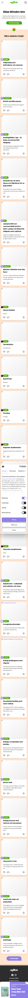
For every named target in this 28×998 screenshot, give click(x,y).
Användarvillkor (14, 978)
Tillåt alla (14, 519)
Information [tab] (12, 471)
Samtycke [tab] (4, 471)
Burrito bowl (7, 782)
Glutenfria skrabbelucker (12, 549)
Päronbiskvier (8, 344)
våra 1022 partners (11, 479)
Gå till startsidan (14, 23)
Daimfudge (7, 940)
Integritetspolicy (14, 980)
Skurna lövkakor (9, 310)
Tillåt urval (14, 525)
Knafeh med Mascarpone (12, 101)
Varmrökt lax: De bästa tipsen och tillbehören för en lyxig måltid (13, 183)
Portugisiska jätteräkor (11, 624)
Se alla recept (14, 958)
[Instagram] (15, 975)
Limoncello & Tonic (10, 861)
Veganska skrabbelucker (12, 448)
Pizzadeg (6, 413)
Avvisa (14, 530)
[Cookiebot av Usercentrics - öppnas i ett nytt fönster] (19, 467)
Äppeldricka (7, 379)
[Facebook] (12, 975)
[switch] (24, 503)
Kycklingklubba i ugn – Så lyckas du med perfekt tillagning (12, 140)
